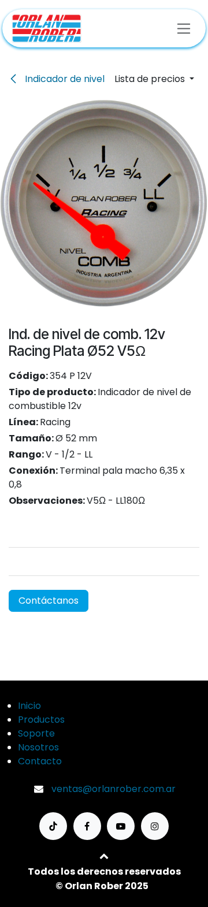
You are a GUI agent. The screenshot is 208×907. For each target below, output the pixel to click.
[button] (154, 79)
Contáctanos (48, 600)
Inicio (29, 705)
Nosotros (38, 747)
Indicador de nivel (64, 79)
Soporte (36, 733)
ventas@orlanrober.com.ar (113, 789)
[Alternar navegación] (184, 28)
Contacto (40, 761)
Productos (41, 719)
